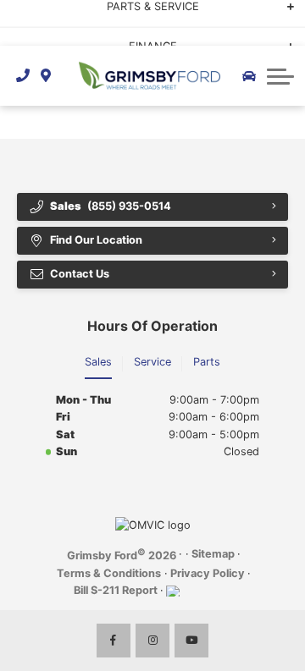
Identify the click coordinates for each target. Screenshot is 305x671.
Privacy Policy (207, 573)
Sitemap (213, 553)
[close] (280, 12)
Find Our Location (96, 240)
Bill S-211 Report (116, 590)
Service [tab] (152, 361)
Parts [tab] (206, 361)
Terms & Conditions (109, 573)
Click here (37, 31)
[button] (280, 76)
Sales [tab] (98, 361)
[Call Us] (23, 75)
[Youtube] (191, 640)
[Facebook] (113, 640)
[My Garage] (249, 76)
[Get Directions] (46, 75)
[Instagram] (152, 640)
